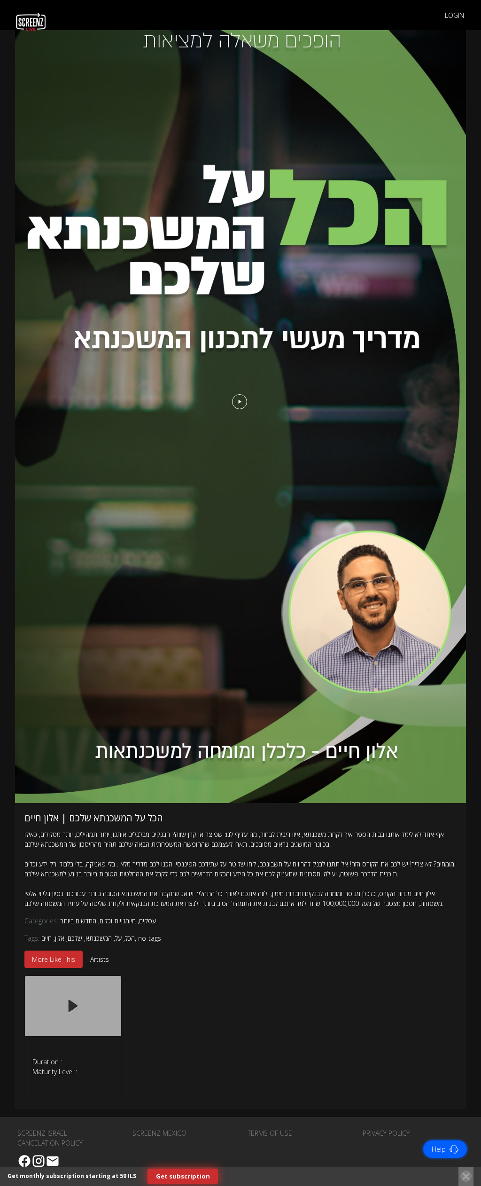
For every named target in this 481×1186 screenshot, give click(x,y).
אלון (59, 938)
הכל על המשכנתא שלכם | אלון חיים (93, 817)
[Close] (466, 1176)
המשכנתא (98, 938)
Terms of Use (270, 1133)
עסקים (147, 920)
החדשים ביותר (78, 920)
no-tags (149, 938)
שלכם (75, 938)
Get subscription (183, 1176)
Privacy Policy (386, 1133)
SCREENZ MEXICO (159, 1133)
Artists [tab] (99, 959)
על (118, 938)
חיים (46, 938)
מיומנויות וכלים (117, 920)
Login (454, 15)
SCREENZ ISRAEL (42, 1133)
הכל (130, 938)
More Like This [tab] (53, 959)
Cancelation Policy (50, 1143)
